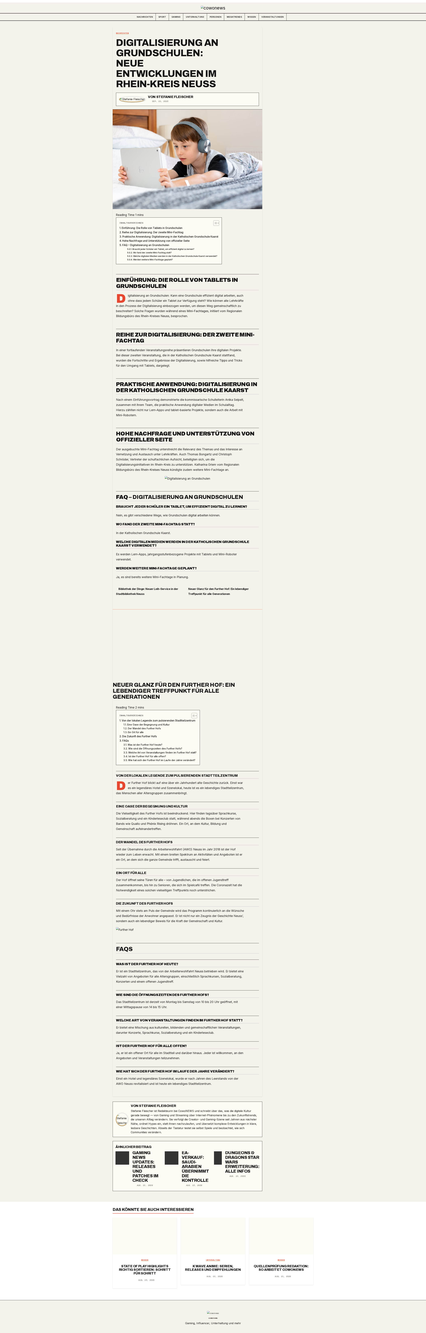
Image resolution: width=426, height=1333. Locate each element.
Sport (162, 17)
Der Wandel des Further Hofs (144, 728)
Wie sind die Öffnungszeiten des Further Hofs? (155, 748)
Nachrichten (145, 17)
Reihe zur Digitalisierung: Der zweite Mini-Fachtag (152, 232)
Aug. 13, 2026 (194, 1185)
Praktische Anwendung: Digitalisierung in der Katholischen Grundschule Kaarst (170, 236)
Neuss (165, 316)
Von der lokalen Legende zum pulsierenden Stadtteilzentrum (158, 720)
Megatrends (234, 17)
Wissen (251, 17)
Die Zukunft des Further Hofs (139, 736)
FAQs (125, 740)
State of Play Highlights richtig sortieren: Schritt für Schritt (145, 1269)
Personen (215, 17)
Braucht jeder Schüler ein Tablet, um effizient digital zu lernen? (163, 249)
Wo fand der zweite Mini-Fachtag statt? (152, 252)
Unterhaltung (195, 17)
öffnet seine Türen (140, 880)
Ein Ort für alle (136, 732)
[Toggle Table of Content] (214, 223)
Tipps (223, 360)
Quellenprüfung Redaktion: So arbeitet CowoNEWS (281, 1268)
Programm (195, 910)
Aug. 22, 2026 (215, 1276)
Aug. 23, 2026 (146, 1280)
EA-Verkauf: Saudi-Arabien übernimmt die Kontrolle (195, 1167)
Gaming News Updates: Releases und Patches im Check (145, 1167)
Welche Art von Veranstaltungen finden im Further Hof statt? (162, 752)
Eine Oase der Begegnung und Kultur (148, 724)
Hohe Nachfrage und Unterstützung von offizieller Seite (156, 240)
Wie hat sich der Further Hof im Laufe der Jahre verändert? (161, 760)
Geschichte (225, 916)
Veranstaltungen (272, 17)
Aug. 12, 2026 (237, 1176)
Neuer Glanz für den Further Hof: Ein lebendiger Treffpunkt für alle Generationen (174, 691)
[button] (310, 17)
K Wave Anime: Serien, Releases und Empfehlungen (213, 1268)
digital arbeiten (198, 515)
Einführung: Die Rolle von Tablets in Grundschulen (152, 228)
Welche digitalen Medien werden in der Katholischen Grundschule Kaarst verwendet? (175, 256)
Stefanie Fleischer (174, 97)
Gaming (176, 17)
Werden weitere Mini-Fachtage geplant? (153, 259)
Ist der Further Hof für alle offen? (147, 756)
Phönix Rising (156, 823)
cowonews (213, 1318)
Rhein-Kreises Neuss (155, 469)
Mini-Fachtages (197, 311)
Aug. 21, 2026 (145, 1185)
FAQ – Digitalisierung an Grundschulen (145, 245)
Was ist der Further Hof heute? (145, 744)
